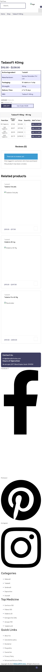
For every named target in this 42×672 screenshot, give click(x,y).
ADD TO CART (36, 124)
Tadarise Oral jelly (10, 187)
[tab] (21, 146)
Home (3, 14)
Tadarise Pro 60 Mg (11, 297)
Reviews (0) (21, 146)
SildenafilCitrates (19, 664)
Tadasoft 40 (8, 102)
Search (21, 668)
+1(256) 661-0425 (13, 1)
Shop (8, 14)
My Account (7, 668)
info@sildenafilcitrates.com (12, 358)
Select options (36, 228)
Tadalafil (11, 100)
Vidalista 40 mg (9, 242)
